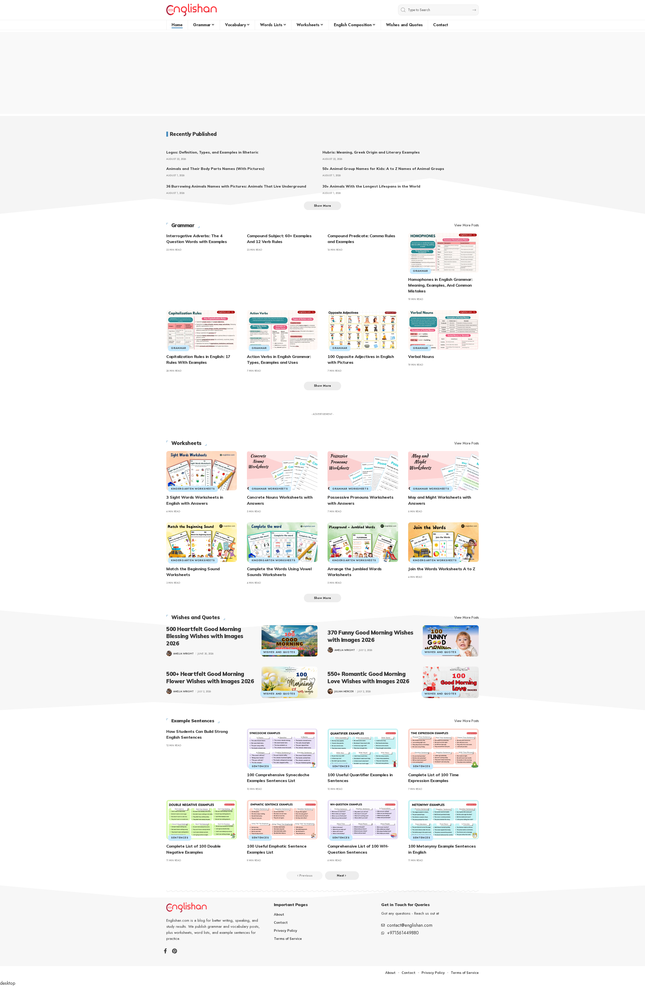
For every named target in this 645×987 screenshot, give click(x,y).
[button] (322, 205)
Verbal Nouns (421, 356)
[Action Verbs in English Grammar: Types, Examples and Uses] (282, 330)
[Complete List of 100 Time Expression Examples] (443, 748)
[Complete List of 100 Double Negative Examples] (201, 820)
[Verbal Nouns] (443, 330)
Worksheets (186, 443)
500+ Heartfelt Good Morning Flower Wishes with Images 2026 (210, 677)
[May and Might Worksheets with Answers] (443, 471)
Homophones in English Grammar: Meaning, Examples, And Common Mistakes (440, 285)
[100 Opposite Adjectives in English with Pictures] (363, 330)
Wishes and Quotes (195, 617)
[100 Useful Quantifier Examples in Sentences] (363, 748)
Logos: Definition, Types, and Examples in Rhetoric (212, 152)
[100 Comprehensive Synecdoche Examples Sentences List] (282, 748)
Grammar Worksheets (270, 489)
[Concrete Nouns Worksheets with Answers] (282, 471)
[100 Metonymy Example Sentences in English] (443, 820)
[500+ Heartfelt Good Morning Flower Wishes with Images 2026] (289, 682)
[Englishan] (191, 10)
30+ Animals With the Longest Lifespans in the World (371, 186)
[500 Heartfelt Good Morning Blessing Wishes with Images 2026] (289, 640)
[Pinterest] (174, 951)
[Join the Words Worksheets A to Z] (443, 542)
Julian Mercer (343, 691)
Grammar (183, 225)
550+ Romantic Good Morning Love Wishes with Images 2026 (368, 677)
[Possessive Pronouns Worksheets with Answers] (363, 471)
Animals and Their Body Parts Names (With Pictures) (215, 168)
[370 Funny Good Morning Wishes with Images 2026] (451, 640)
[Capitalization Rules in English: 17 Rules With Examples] (201, 330)
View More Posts (466, 225)
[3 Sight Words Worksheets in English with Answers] (201, 471)
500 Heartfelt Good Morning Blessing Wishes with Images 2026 (204, 636)
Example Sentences (192, 721)
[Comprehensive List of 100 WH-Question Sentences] (363, 820)
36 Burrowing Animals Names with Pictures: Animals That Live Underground (236, 186)
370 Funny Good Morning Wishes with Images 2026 (370, 636)
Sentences (260, 766)
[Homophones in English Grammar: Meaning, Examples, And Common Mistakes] (443, 253)
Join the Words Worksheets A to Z (441, 568)
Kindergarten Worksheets (193, 489)
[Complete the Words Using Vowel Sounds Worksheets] (282, 542)
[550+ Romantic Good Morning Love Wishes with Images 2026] (451, 682)
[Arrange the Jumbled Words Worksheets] (363, 542)
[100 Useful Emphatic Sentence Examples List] (282, 820)
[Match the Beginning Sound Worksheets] (201, 542)
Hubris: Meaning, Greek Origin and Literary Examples (371, 152)
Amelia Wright (183, 653)
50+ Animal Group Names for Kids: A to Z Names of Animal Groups (383, 168)
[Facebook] (165, 951)
